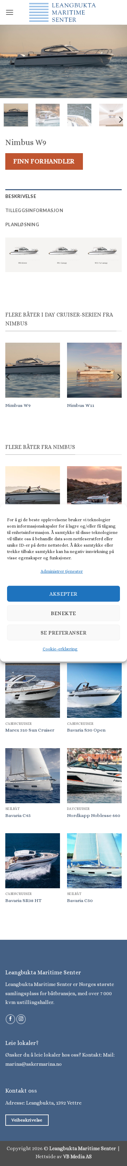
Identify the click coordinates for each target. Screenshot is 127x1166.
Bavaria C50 (80, 900)
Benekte (63, 613)
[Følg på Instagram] (21, 1019)
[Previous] (11, 61)
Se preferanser (63, 633)
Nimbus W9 (18, 405)
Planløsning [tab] (22, 224)
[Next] (115, 61)
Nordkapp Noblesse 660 (93, 815)
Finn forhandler (43, 161)
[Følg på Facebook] (10, 1019)
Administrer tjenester (62, 571)
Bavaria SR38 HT (23, 900)
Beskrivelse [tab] (20, 196)
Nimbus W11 (80, 405)
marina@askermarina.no (33, 1064)
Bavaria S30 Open (86, 730)
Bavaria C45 (18, 815)
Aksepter (63, 594)
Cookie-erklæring (60, 649)
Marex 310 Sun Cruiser (29, 730)
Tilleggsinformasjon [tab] (34, 210)
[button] (9, 12)
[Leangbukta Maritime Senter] (63, 12)
